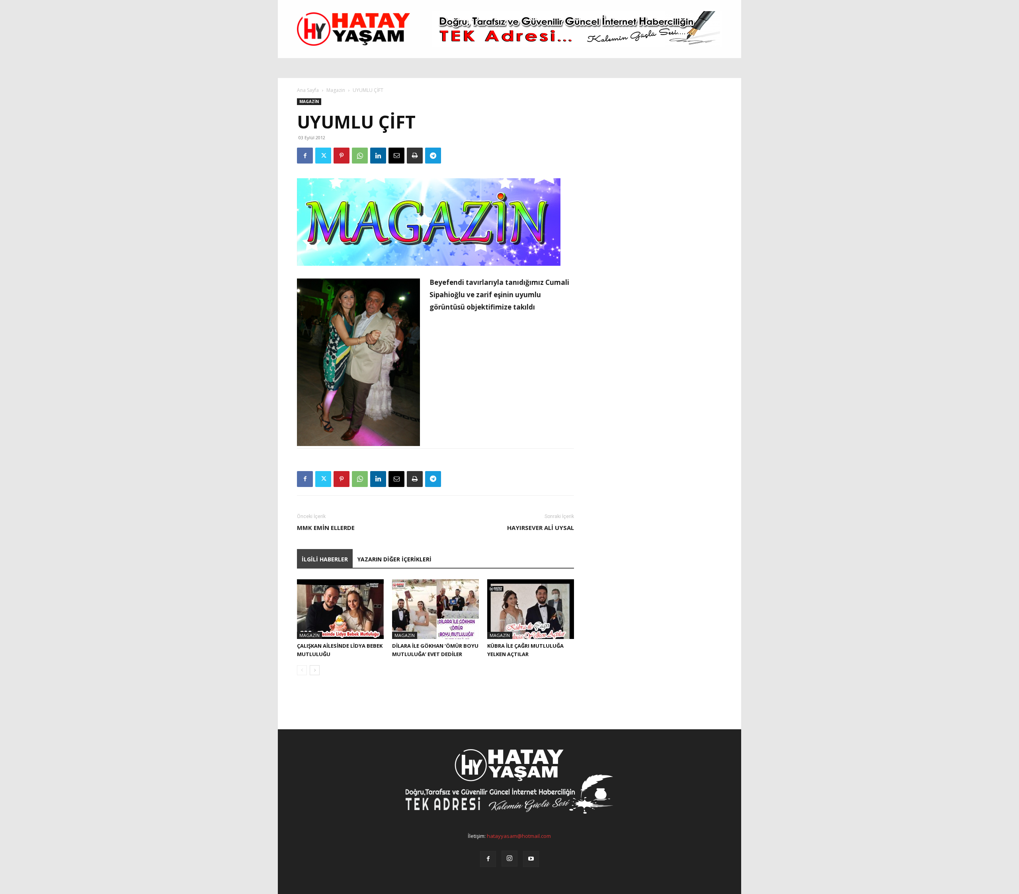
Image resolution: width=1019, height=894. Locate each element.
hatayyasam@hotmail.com (519, 835)
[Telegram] (433, 156)
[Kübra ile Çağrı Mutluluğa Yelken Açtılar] (530, 609)
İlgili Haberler (325, 559)
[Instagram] (509, 859)
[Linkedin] (378, 156)
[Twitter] (323, 156)
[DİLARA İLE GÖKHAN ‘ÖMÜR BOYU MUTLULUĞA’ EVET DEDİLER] (435, 609)
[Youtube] (531, 859)
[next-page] (315, 670)
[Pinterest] (341, 156)
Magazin (335, 90)
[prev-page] (302, 670)
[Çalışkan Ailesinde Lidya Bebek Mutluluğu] (340, 609)
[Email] (396, 156)
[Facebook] (305, 156)
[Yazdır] (415, 156)
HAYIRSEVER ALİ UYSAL (540, 528)
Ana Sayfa (308, 90)
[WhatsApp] (360, 156)
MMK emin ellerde (326, 528)
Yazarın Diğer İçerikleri (394, 559)
